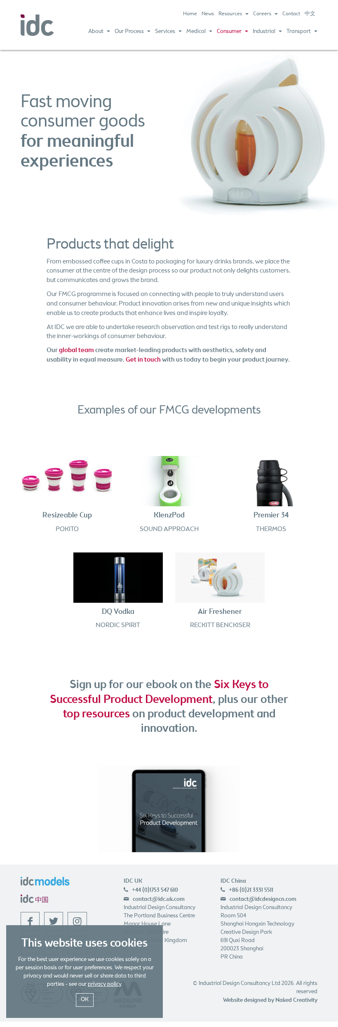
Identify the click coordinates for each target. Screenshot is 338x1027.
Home (190, 14)
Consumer (229, 31)
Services (165, 31)
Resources (230, 14)
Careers (262, 14)
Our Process (129, 31)
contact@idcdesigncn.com (263, 899)
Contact (291, 14)
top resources (96, 714)
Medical (196, 31)
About (95, 31)
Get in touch (143, 359)
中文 (310, 14)
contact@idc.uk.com (159, 899)
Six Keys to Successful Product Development (159, 692)
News (208, 14)
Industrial (264, 31)
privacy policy (104, 984)
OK (85, 999)
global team (76, 350)
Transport (298, 31)
